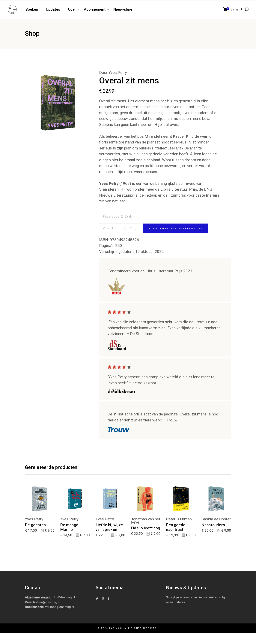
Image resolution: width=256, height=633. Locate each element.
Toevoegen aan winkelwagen (176, 228)
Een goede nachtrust (175, 527)
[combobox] (119, 216)
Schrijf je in (174, 597)
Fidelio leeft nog (145, 528)
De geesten (35, 525)
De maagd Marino (69, 527)
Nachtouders (213, 525)
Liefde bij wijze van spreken (109, 527)
